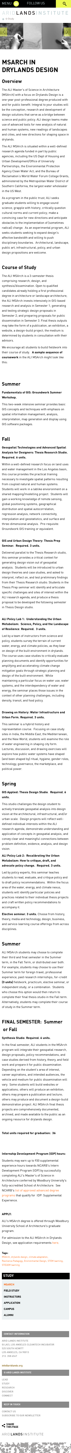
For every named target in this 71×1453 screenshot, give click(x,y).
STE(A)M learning (11, 1265)
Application (12, 1303)
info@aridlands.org (12, 1366)
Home (3, 19)
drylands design (19, 1257)
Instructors (12, 1297)
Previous (3, 32)
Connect (7, 1396)
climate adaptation (38, 1257)
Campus (9, 1309)
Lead (5, 1379)
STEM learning (55, 1261)
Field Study (11, 1290)
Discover (7, 1392)
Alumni (8, 1315)
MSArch (6, 1257)
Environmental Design (35, 1261)
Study (11, 19)
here (55, 1243)
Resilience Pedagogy (12, 1261)
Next (67, 32)
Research (8, 1388)
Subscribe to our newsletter (21, 1415)
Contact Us (9, 1411)
